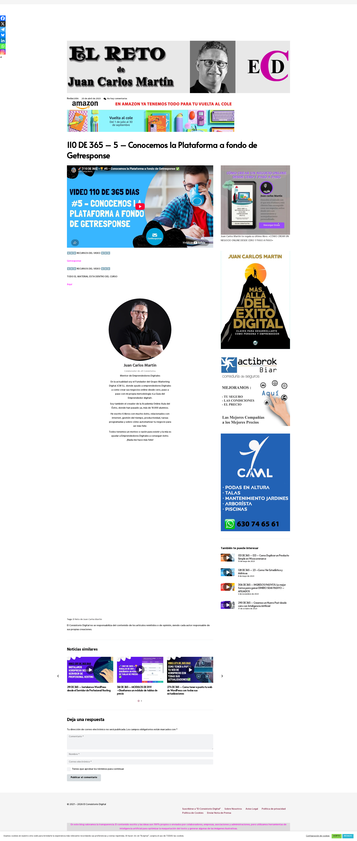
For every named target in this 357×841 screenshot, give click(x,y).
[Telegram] (3, 29)
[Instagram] (3, 52)
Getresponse (74, 261)
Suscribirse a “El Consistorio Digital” (201, 809)
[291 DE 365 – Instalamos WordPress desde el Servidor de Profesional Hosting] (90, 670)
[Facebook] (3, 18)
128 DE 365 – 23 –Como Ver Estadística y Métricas (260, 571)
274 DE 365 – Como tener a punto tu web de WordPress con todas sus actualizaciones (189, 690)
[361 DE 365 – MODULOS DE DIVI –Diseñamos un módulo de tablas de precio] (140, 670)
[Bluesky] (3, 35)
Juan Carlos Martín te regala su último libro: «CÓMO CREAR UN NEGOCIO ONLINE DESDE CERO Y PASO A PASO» (255, 238)
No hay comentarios (117, 99)
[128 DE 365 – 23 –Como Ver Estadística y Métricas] (228, 572)
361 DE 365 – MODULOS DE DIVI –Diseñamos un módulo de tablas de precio (137, 690)
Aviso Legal (252, 809)
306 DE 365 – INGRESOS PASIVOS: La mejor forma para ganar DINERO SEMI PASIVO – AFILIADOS (262, 588)
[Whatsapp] (3, 46)
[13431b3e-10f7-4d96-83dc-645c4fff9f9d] (255, 200)
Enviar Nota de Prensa (219, 813)
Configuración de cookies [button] (318, 836)
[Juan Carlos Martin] (140, 329)
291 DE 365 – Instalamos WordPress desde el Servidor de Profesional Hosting (89, 688)
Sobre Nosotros (233, 809)
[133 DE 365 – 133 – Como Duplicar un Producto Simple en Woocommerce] (228, 558)
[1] (255, 300)
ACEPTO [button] (336, 836)
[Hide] (1, 57)
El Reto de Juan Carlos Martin (87, 619)
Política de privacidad (274, 809)
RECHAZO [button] (348, 836)
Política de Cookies (192, 813)
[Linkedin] (3, 40)
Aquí (69, 284)
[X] (3, 24)
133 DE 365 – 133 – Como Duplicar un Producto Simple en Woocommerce (263, 557)
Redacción (73, 99)
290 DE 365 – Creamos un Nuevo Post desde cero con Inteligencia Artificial (262, 604)
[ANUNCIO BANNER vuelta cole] (178, 116)
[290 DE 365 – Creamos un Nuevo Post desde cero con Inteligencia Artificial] (228, 605)
